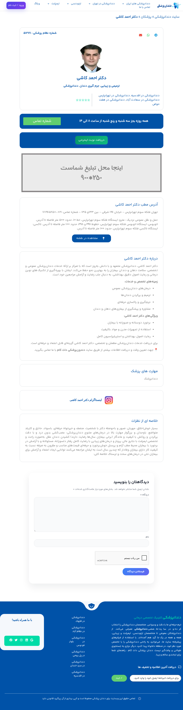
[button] (156, 35)
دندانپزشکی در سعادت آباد (143, 100)
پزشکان (146, 16)
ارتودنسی (76, 4)
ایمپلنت (55, 4)
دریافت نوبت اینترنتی (91, 140)
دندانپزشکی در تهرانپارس (114, 95)
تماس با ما (144, 7)
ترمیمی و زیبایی (110, 86)
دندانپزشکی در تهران (104, 4)
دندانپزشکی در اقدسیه (145, 95)
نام (147, 537)
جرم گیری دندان (89, 86)
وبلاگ (37, 4)
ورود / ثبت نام (16, 5)
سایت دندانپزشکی (167, 16)
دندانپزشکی (70, 86)
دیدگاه (144, 495)
